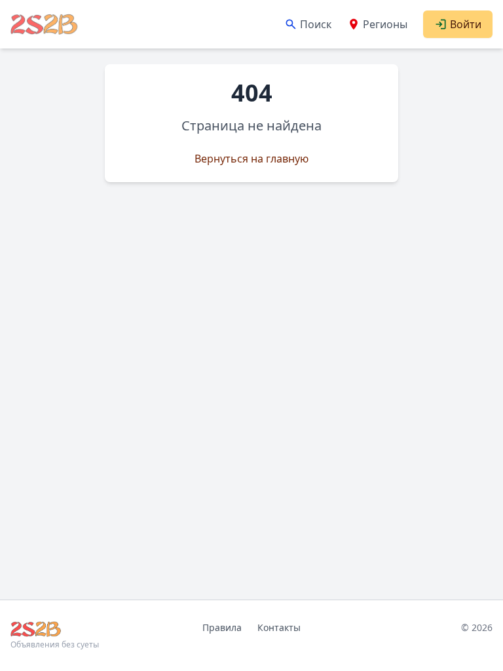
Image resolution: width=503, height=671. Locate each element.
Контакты (279, 627)
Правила (222, 627)
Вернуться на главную (251, 158)
